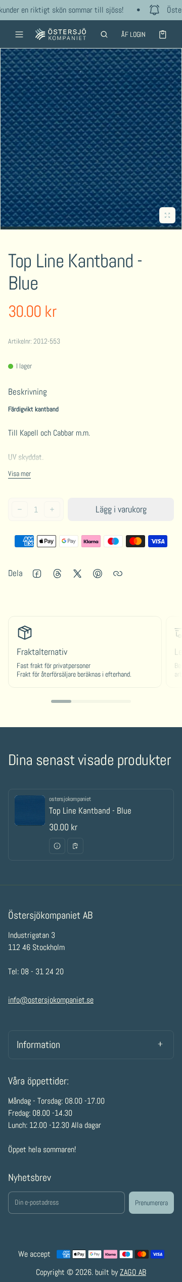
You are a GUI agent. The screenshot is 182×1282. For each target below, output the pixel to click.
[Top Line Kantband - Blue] (91, 824)
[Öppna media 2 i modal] (91, 139)
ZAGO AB (133, 1272)
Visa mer (19, 473)
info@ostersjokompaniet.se (51, 999)
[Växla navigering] (19, 34)
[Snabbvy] (57, 846)
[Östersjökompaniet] (60, 34)
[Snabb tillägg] (75, 846)
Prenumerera (151, 1202)
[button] (104, 34)
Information (38, 1044)
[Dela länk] (118, 573)
